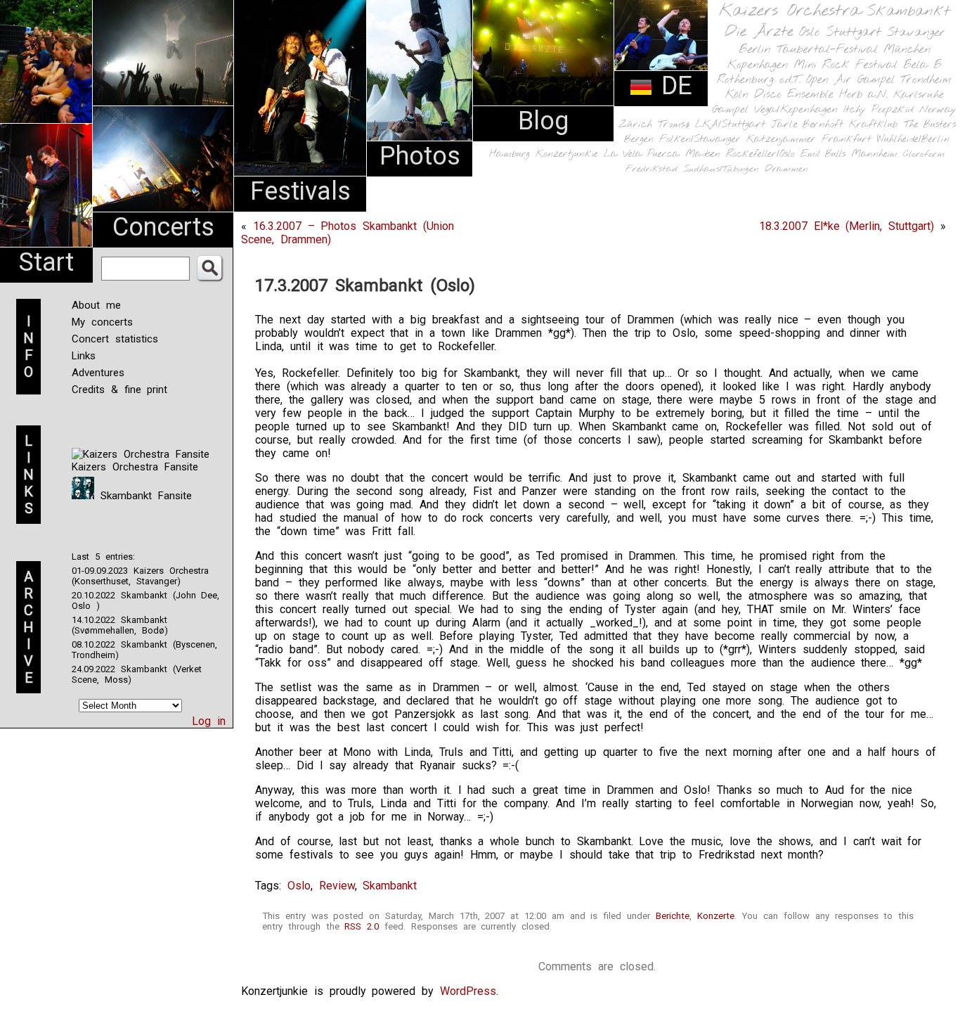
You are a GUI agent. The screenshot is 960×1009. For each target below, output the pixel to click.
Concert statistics (115, 339)
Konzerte (715, 916)
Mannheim (874, 154)
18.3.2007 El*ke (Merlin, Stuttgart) (846, 226)
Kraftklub (873, 124)
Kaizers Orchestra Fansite (135, 467)
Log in (209, 721)
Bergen (639, 139)
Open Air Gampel (850, 79)
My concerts (102, 322)
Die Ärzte (759, 32)
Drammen (786, 169)
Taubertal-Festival (827, 50)
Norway (937, 110)
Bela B (922, 65)
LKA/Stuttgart (730, 124)
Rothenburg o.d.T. (758, 79)
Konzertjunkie (567, 154)
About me (96, 305)
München (906, 49)
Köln (736, 94)
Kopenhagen (757, 65)
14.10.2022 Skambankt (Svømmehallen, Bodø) (120, 625)
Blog (543, 121)
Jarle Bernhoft (807, 124)
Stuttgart (853, 32)
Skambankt (908, 11)
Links (84, 355)
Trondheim (926, 79)
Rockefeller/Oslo (760, 154)
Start (46, 262)
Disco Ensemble (793, 94)
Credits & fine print (119, 389)
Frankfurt (846, 139)
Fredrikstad (651, 169)
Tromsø (673, 124)
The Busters (930, 124)
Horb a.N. (863, 94)
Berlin (755, 49)
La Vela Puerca (642, 154)
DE (672, 86)
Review (337, 885)
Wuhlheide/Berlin (913, 139)
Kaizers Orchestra (790, 11)
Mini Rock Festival (845, 65)
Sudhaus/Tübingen (721, 169)
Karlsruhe (918, 94)
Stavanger (916, 33)
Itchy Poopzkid (878, 110)
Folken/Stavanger (700, 139)
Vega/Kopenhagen (796, 110)
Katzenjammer (781, 139)
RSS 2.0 (361, 926)
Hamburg (509, 154)
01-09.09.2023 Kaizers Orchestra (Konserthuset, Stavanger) (140, 575)
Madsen (702, 154)
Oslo (809, 32)
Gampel (730, 110)
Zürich (635, 124)
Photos (420, 156)
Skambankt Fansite (143, 495)
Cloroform (924, 154)
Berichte (672, 916)
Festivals (300, 191)
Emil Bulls (822, 154)
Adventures (98, 372)
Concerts (163, 227)
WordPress (468, 991)
